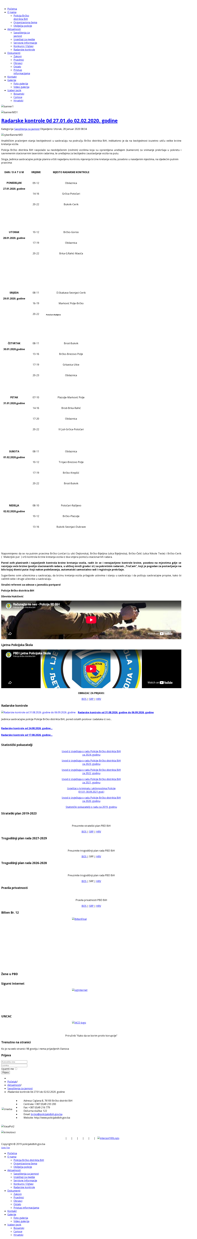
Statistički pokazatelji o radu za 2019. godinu (91, 807)
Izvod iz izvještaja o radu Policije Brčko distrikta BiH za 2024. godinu (91, 753)
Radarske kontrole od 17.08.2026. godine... (26, 735)
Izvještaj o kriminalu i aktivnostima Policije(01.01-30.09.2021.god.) (91, 790)
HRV (98, 699)
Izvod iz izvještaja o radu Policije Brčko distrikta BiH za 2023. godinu (91, 762)
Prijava (5, 1072)
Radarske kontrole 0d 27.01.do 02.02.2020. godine (59, 120)
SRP (91, 699)
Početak (12, 1081)
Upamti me (7, 1069)
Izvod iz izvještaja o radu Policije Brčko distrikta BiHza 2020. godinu (91, 799)
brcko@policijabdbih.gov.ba (46, 1114)
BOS (84, 699)
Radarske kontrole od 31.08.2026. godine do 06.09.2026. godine (116, 712)
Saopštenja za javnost (27, 129)
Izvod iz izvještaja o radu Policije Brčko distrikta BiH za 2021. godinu (91, 780)
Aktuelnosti (14, 1085)
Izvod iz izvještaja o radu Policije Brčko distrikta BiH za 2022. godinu (91, 771)
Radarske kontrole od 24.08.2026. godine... (26, 728)
